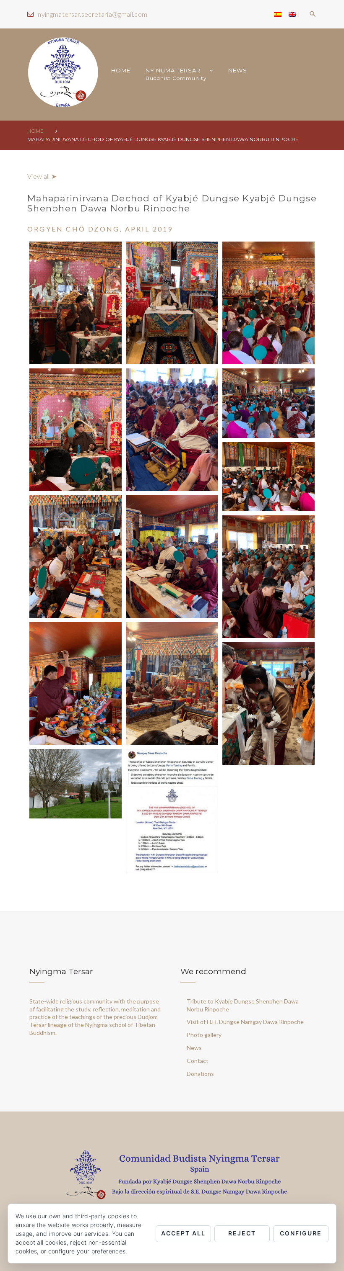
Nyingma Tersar (176, 74)
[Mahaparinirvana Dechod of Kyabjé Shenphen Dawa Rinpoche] (75, 303)
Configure (301, 1233)
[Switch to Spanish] (277, 14)
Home (35, 131)
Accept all (183, 1233)
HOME (120, 70)
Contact (197, 1060)
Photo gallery (204, 1034)
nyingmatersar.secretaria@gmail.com (92, 14)
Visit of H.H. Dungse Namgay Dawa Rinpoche (245, 1021)
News (237, 70)
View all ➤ (42, 176)
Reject (242, 1233)
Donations (200, 1073)
